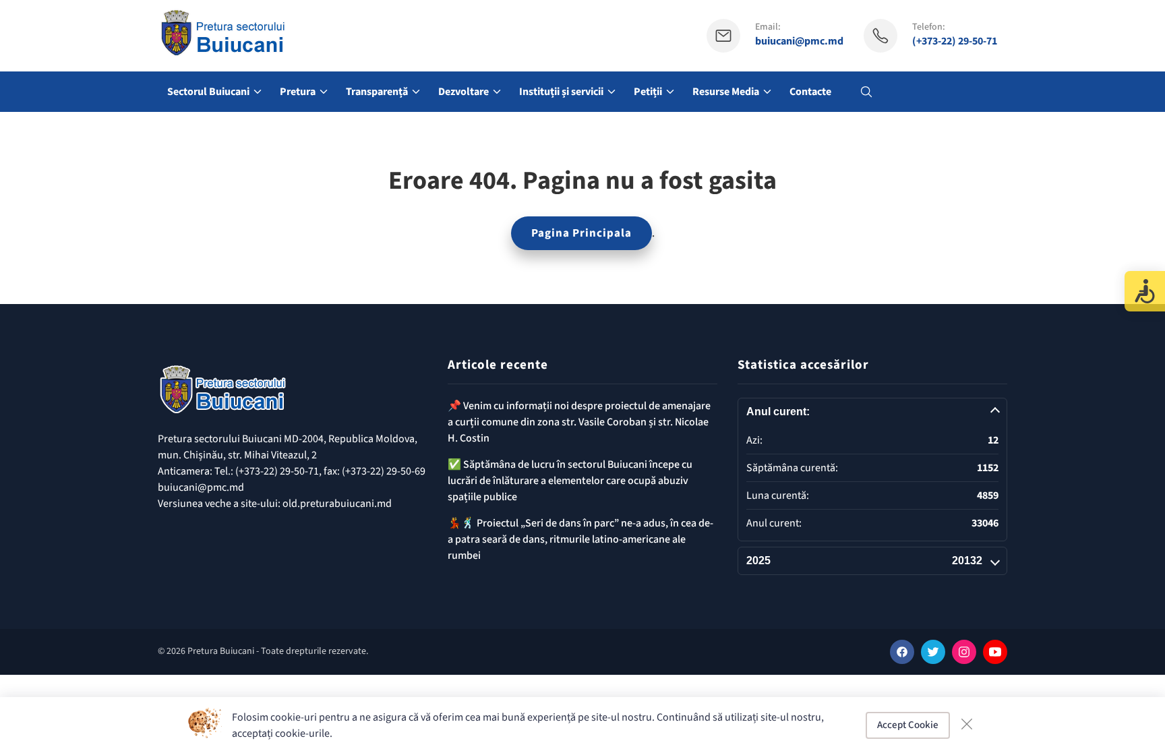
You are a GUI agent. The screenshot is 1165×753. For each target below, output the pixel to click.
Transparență (377, 91)
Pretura (298, 91)
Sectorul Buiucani (208, 91)
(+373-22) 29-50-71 (954, 41)
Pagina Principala (581, 233)
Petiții (648, 91)
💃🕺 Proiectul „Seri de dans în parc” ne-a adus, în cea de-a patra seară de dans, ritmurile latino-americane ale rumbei (580, 539)
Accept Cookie (907, 725)
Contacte (810, 91)
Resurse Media (725, 91)
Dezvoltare (463, 91)
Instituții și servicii (561, 91)
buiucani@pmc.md (799, 41)
